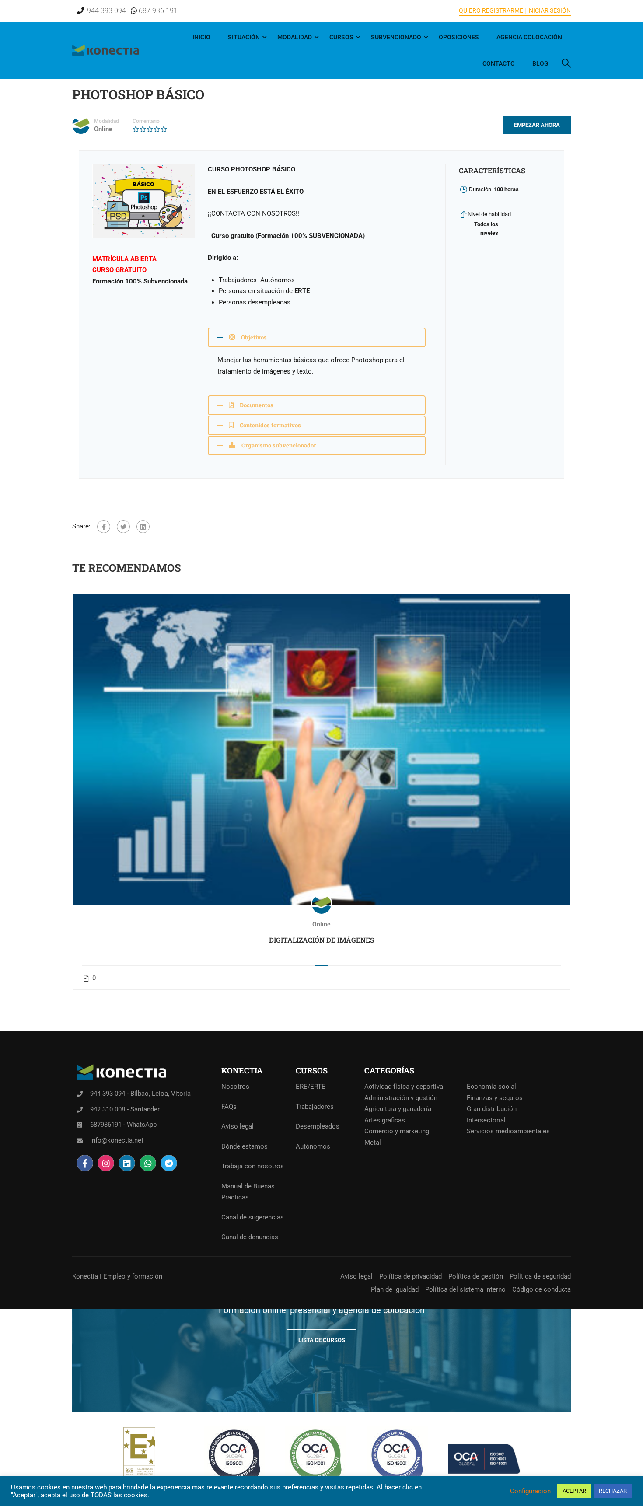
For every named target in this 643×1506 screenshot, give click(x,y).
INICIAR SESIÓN (548, 10)
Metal (372, 1142)
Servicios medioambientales (508, 1131)
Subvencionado (396, 37)
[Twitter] (123, 526)
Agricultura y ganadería (397, 1109)
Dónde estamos (244, 1146)
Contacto (498, 63)
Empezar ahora (537, 125)
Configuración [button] (530, 1491)
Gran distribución (492, 1109)
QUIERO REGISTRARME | (492, 10)
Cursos (341, 37)
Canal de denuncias (249, 1237)
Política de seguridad (540, 1276)
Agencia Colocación (529, 37)
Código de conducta (541, 1289)
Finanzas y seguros (495, 1098)
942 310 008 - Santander (125, 1109)
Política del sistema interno (465, 1289)
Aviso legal (237, 1126)
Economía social (491, 1086)
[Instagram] (106, 1163)
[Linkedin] (127, 1163)
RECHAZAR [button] (613, 1491)
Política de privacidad (410, 1276)
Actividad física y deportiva (403, 1086)
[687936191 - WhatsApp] (80, 1125)
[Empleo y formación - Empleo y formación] (105, 50)
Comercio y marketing (396, 1131)
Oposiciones (459, 37)
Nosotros (235, 1086)
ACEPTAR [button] (574, 1491)
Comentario (146, 121)
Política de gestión (475, 1276)
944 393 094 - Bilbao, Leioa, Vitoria (140, 1093)
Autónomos (313, 1146)
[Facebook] (103, 526)
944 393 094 (106, 11)
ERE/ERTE (310, 1086)
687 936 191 (157, 11)
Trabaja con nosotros (252, 1166)
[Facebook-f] (85, 1163)
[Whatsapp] (148, 1163)
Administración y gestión (400, 1098)
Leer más (321, 749)
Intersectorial (486, 1120)
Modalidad (294, 37)
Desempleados (317, 1126)
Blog (540, 63)
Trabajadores (315, 1107)
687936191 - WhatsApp (123, 1125)
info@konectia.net (116, 1140)
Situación (244, 37)
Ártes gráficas (384, 1120)
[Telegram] (169, 1163)
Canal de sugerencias (252, 1217)
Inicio (201, 37)
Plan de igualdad (395, 1289)
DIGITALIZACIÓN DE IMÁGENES (321, 939)
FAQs (229, 1107)
